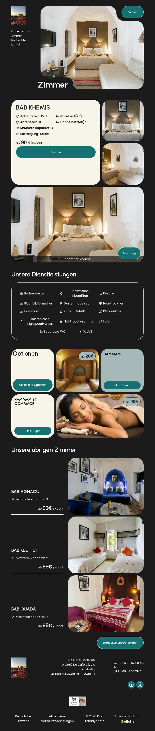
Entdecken (18, 31)
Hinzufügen (122, 385)
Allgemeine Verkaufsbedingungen (57, 718)
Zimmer (16, 36)
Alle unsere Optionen (32, 385)
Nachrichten (19, 40)
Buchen (133, 12)
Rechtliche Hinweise (23, 718)
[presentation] (133, 253)
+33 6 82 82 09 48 (131, 663)
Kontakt (16, 44)
